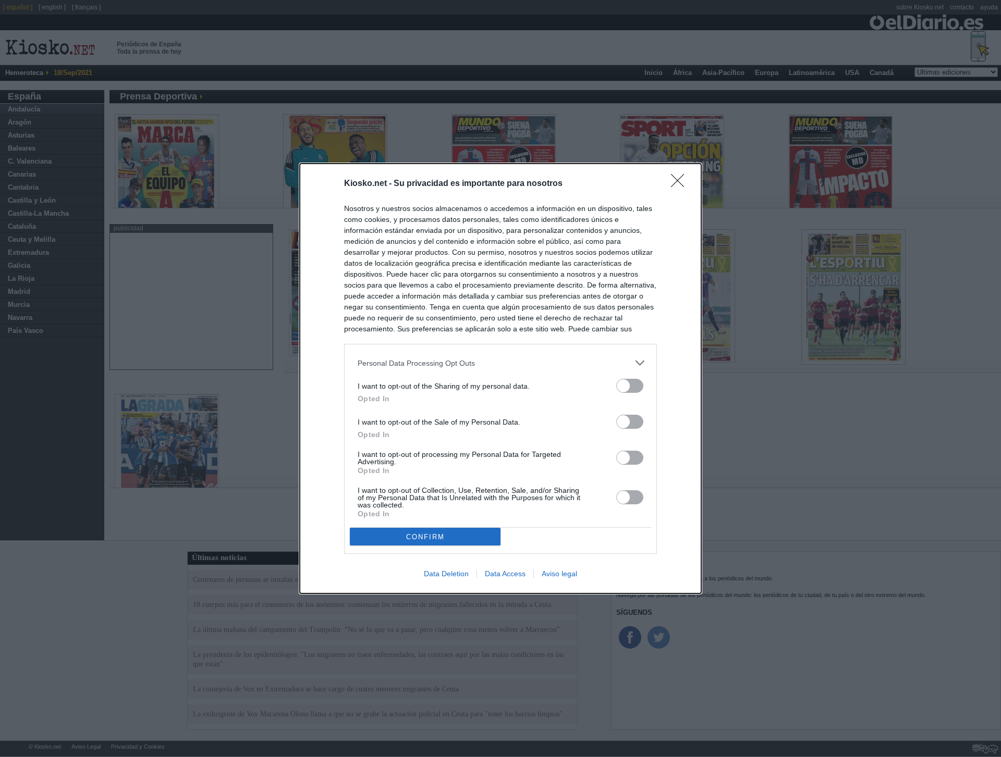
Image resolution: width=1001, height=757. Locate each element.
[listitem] (500, 362)
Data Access (505, 573)
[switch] (629, 386)
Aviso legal (559, 573)
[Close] (681, 184)
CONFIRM (425, 537)
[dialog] (500, 378)
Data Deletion (446, 573)
